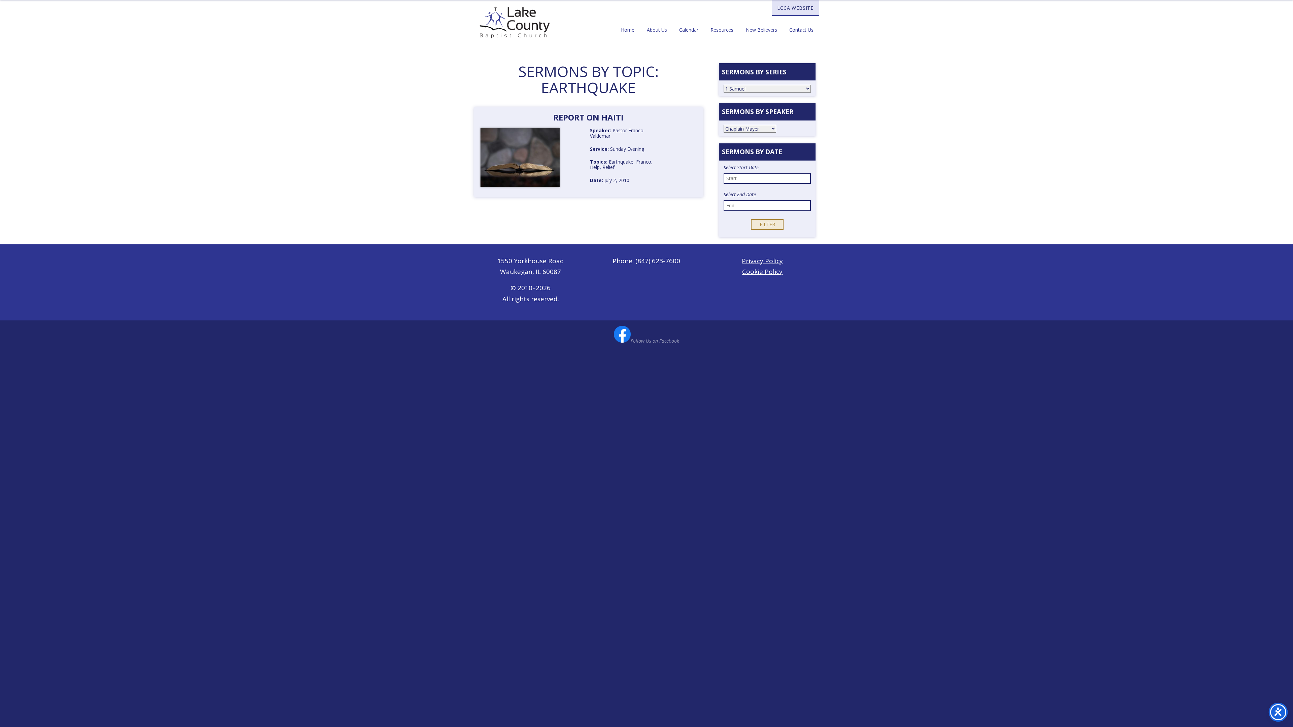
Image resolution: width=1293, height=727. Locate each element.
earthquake (621, 162)
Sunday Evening (627, 149)
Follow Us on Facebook (655, 341)
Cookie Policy (762, 271)
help (595, 167)
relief (608, 167)
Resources (721, 30)
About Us (657, 30)
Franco (643, 162)
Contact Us (801, 30)
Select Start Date (741, 167)
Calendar (688, 30)
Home (627, 30)
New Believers (761, 30)
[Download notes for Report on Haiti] (575, 162)
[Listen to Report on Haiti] (575, 138)
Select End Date (740, 194)
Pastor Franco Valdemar (616, 133)
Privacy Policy (762, 260)
